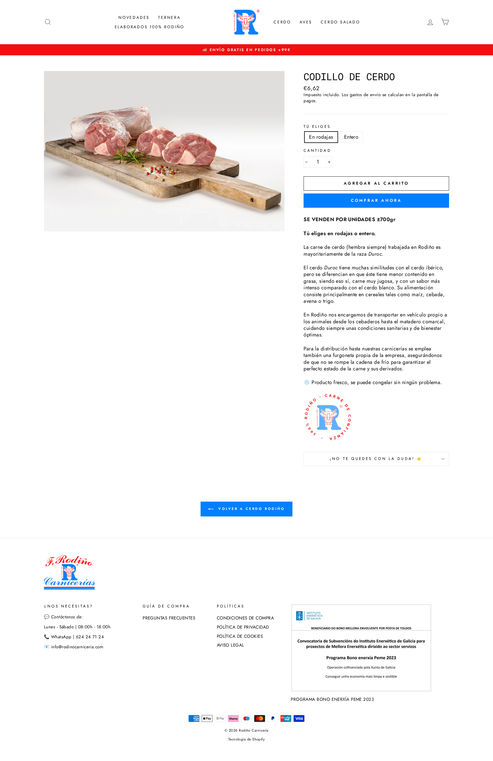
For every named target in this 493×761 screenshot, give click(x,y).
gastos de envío (365, 95)
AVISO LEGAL (230, 645)
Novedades (133, 17)
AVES (306, 22)
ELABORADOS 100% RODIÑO (150, 27)
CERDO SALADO (340, 22)
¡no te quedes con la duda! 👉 (376, 458)
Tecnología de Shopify (246, 739)
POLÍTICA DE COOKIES (240, 636)
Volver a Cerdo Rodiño (250, 508)
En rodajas (321, 137)
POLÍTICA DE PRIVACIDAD (243, 627)
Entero (351, 137)
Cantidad (317, 150)
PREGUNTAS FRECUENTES (169, 618)
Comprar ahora (376, 200)
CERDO (282, 22)
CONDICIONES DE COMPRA (245, 618)
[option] (246, 50)
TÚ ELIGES (317, 126)
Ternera (169, 17)
